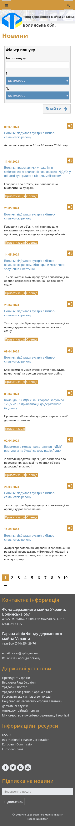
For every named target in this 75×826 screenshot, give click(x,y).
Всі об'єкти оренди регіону (21, 658)
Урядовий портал (14, 687)
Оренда (31, 196)
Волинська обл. (39, 25)
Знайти (53, 108)
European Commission (18, 744)
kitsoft (44, 819)
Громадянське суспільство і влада (26, 696)
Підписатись (13, 802)
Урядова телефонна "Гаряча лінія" (27, 692)
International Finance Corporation (25, 740)
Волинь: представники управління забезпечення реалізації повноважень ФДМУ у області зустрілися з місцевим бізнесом (37, 171)
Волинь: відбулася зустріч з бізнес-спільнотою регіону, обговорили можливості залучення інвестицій (35, 265)
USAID (6, 735)
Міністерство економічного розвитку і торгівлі (35, 715)
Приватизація (15, 196)
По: (8, 88)
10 (65, 577)
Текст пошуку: (16, 58)
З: (7, 73)
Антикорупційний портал (20, 710)
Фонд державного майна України (48, 17)
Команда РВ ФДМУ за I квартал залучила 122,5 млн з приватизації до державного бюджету (34, 404)
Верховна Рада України (19, 682)
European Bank (12, 749)
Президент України (16, 678)
